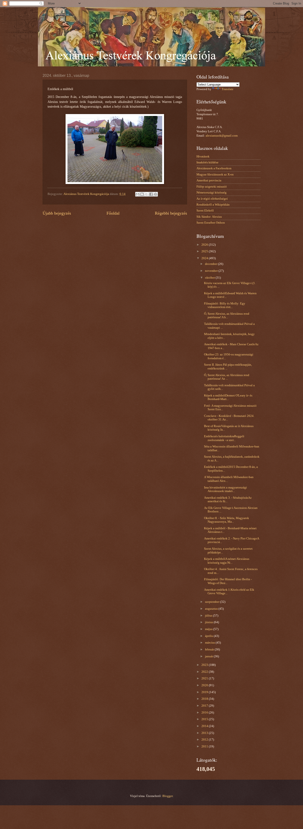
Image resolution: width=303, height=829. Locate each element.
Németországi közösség (211, 192)
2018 (205, 698)
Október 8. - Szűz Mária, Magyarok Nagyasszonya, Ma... (226, 519)
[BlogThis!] (142, 194)
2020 (205, 685)
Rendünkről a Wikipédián (213, 204)
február (210, 649)
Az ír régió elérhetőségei (212, 198)
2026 (205, 244)
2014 (205, 726)
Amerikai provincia (208, 180)
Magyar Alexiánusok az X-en (215, 174)
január (209, 656)
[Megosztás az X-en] (146, 194)
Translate (227, 89)
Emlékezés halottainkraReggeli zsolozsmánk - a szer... (224, 438)
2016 (205, 712)
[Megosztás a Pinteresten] (155, 194)
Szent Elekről (205, 210)
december (211, 264)
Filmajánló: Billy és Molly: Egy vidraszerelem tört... (224, 305)
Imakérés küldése (207, 162)
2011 (205, 746)
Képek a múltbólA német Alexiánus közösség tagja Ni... (226, 560)
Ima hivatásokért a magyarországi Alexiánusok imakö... (225, 489)
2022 (205, 671)
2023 (205, 665)
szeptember (212, 601)
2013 (205, 733)
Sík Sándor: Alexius (209, 216)
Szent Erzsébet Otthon (210, 222)
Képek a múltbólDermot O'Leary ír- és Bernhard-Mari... (228, 397)
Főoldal (113, 213)
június (209, 622)
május (209, 629)
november (211, 270)
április (209, 636)
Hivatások (202, 156)
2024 (205, 258)
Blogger (167, 796)
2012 (205, 739)
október (210, 277)
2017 (205, 705)
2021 (205, 678)
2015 (205, 719)
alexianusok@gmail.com (222, 135)
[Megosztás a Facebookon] (151, 194)
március (210, 642)
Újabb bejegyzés (57, 213)
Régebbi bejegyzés (171, 213)
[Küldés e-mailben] (137, 194)
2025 (205, 251)
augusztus (211, 608)
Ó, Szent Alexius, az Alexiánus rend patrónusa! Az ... (226, 376)
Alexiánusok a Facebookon (214, 168)
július (209, 615)
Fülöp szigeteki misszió (211, 186)
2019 (205, 692)
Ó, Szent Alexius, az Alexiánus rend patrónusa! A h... (226, 315)
